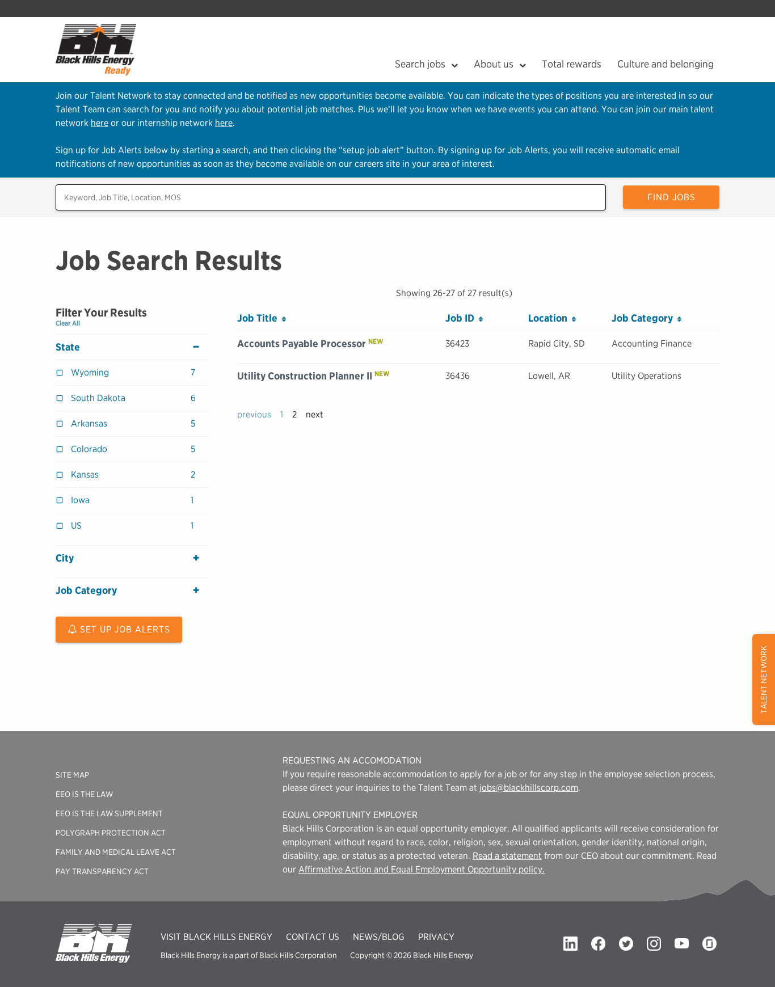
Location (550, 318)
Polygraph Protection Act (111, 832)
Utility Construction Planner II (304, 376)
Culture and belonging (665, 64)
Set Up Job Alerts (123, 629)
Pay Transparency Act (102, 871)
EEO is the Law (84, 794)
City (65, 558)
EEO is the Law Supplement (109, 813)
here (99, 122)
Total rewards (571, 64)
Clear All (68, 323)
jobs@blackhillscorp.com (528, 787)
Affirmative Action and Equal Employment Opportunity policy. (421, 869)
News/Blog (379, 936)
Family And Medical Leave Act (116, 852)
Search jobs (420, 64)
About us (493, 64)
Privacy (436, 936)
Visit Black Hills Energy (216, 936)
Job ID (462, 318)
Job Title (259, 318)
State (68, 347)
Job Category (86, 590)
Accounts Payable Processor (301, 343)
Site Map (72, 774)
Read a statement (507, 855)
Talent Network (763, 680)
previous (254, 414)
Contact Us (312, 936)
